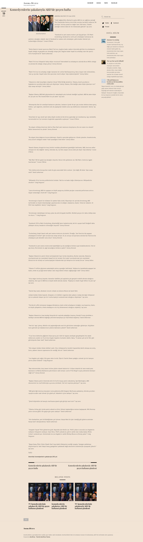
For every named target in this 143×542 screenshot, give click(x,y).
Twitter (107, 23)
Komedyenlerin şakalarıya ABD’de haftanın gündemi (59, 506)
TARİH (106, 3)
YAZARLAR (114, 3)
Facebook (116, 23)
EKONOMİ (90, 3)
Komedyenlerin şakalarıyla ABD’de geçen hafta (40, 9)
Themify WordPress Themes (43, 537)
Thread (107, 26)
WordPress (32, 537)
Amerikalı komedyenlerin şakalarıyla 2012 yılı (42, 457)
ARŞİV (32, 484)
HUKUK (99, 3)
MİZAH (40, 484)
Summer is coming (113, 40)
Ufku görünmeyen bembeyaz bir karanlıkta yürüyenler (115, 82)
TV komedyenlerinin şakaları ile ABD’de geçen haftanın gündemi (38, 506)
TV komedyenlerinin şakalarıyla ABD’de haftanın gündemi (83, 506)
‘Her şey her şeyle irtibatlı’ (115, 61)
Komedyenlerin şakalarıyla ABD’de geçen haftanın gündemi (82, 466)
